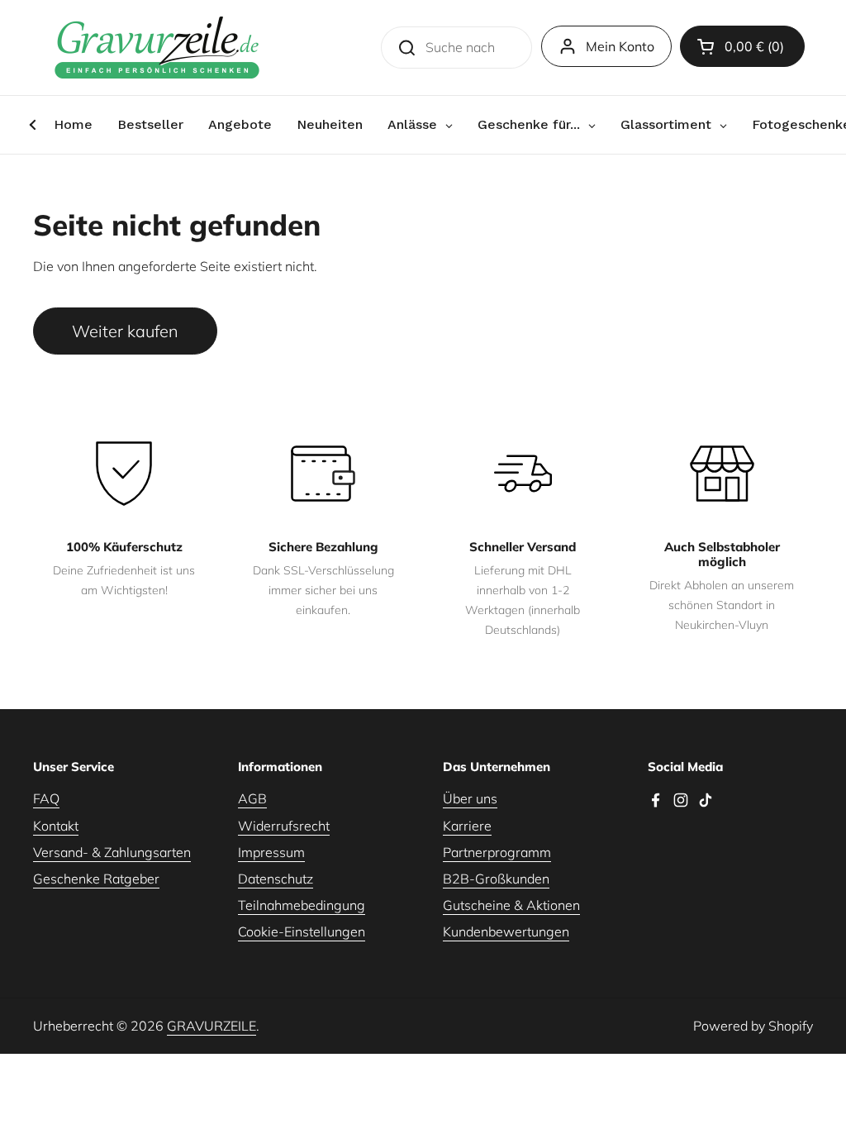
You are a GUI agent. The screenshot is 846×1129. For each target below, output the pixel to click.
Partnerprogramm (497, 852)
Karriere (467, 825)
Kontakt (55, 825)
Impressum (271, 852)
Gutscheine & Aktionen (511, 905)
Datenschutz (275, 878)
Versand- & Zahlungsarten (112, 852)
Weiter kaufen (125, 331)
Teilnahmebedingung (301, 905)
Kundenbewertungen (506, 931)
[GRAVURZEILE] (157, 48)
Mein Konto (620, 46)
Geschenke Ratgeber (96, 878)
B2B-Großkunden (496, 878)
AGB (252, 798)
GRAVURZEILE (211, 1025)
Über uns (470, 798)
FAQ (46, 798)
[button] (742, 46)
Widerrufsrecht (284, 825)
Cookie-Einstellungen (301, 931)
